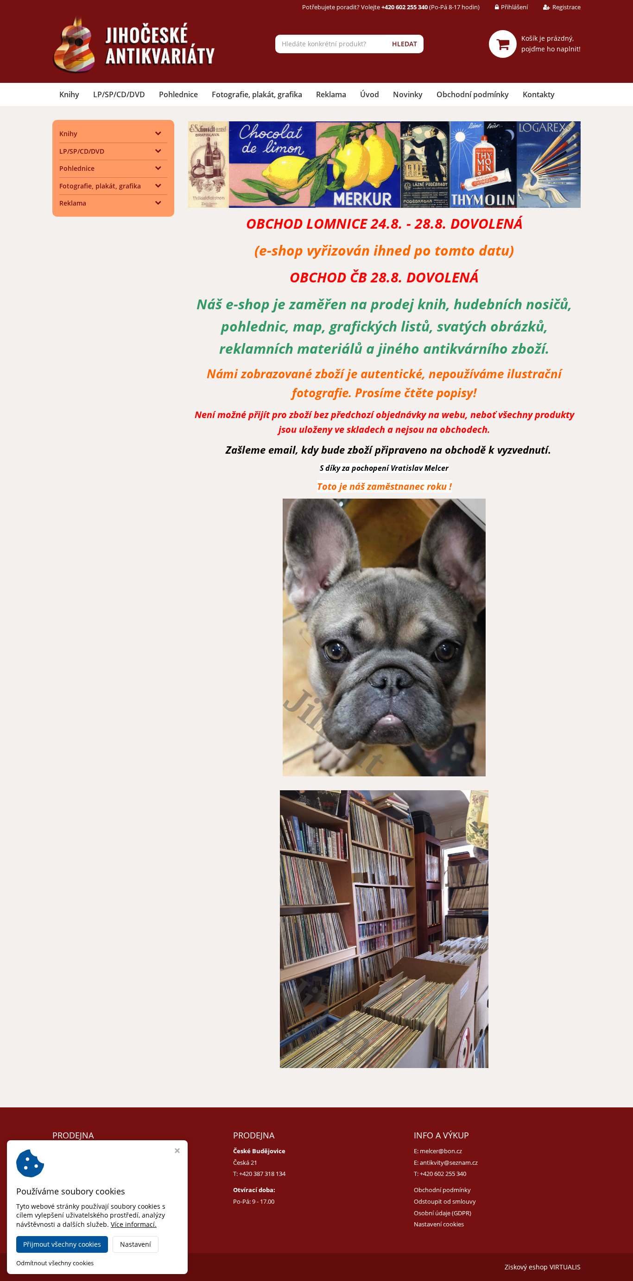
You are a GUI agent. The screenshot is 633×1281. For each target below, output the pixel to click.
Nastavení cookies (439, 1224)
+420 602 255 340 (443, 1173)
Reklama (331, 94)
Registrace (566, 7)
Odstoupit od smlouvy (445, 1201)
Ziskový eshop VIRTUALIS (543, 1266)
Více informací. (134, 1224)
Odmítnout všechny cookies (55, 1263)
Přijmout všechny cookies (62, 1244)
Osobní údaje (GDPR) (442, 1213)
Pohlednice (178, 94)
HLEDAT (404, 43)
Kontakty (539, 94)
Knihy (69, 94)
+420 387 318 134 (262, 1173)
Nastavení (135, 1244)
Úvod (369, 94)
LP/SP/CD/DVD (119, 94)
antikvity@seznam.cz (449, 1162)
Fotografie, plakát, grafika (257, 94)
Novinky (408, 94)
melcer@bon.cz (441, 1151)
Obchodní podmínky (473, 94)
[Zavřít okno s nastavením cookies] (177, 1151)
